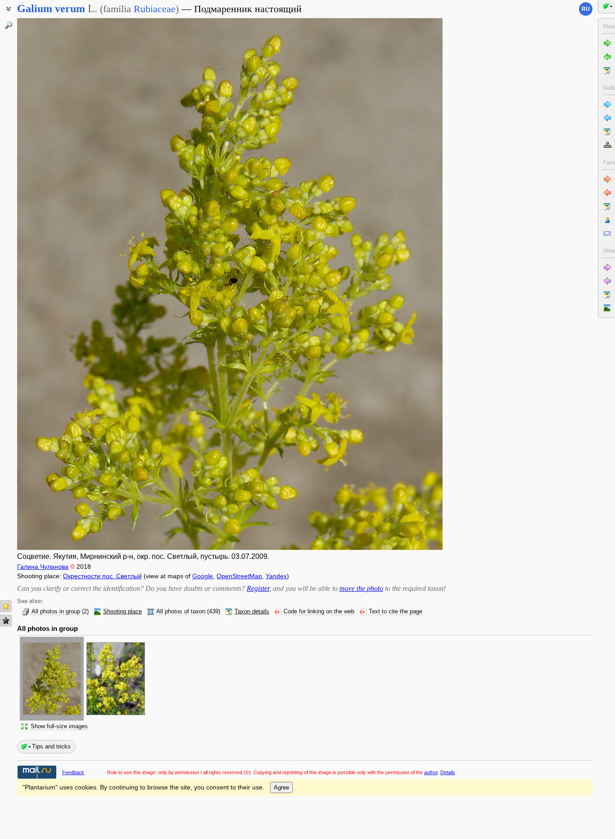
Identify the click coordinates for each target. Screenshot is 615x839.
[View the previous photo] (61, 284)
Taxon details (252, 611)
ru (586, 9)
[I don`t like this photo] (6, 620)
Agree (281, 787)
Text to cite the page (395, 611)
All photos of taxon (180, 611)
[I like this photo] (6, 606)
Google (202, 576)
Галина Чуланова (42, 566)
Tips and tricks (51, 746)
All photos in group (56, 611)
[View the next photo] (397, 284)
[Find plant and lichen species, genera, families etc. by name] (8, 25)
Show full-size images (59, 726)
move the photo (361, 588)
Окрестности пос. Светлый (102, 576)
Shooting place (122, 611)
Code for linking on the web (319, 611)
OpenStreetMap (239, 576)
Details (447, 772)
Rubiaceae (155, 8)
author (431, 772)
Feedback (73, 772)
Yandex (276, 576)
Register (258, 588)
